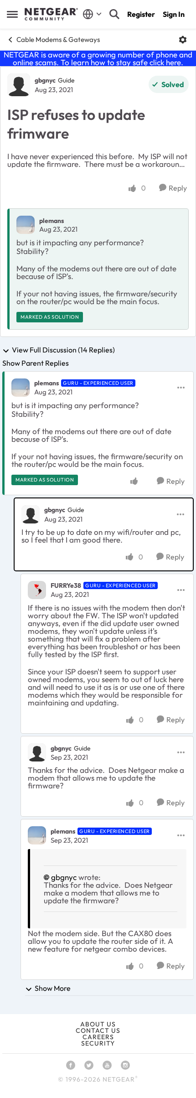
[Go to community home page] (51, 14)
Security (98, 1043)
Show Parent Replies (35, 363)
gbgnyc (45, 80)
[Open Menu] (182, 39)
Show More (53, 988)
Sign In (174, 14)
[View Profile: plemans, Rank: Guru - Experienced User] (20, 387)
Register (141, 14)
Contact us (98, 1030)
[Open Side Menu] (12, 14)
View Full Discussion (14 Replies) (63, 350)
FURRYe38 (66, 585)
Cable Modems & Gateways (58, 39)
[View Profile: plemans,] (25, 225)
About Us (98, 1024)
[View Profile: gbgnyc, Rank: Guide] (18, 84)
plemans (51, 221)
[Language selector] (92, 14)
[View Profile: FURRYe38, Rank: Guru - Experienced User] (37, 590)
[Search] (114, 14)
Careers (98, 1037)
